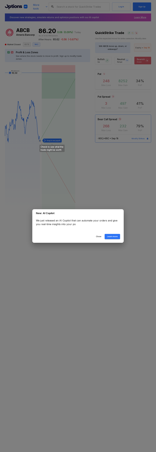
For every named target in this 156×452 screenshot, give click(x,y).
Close (98, 236)
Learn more (112, 236)
